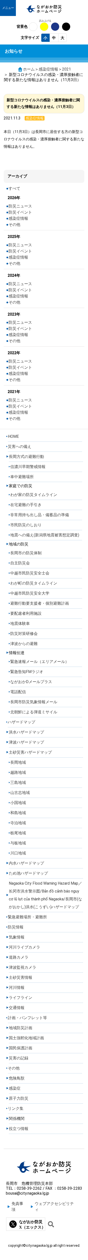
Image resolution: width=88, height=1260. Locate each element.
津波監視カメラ (22, 967)
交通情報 (16, 1007)
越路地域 (18, 772)
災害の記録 (18, 1058)
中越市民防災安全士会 (29, 573)
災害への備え (19, 446)
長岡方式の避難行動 (26, 456)
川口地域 (18, 853)
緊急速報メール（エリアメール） (39, 661)
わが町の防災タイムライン (33, 583)
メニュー (8, 8)
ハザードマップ (21, 722)
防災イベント (20, 212)
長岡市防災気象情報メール (33, 702)
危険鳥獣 (16, 1078)
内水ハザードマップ (26, 863)
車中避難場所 (22, 476)
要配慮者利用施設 (26, 613)
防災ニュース (20, 206)
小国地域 (18, 802)
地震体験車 (20, 623)
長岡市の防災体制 (26, 553)
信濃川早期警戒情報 (27, 466)
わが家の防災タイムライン (33, 494)
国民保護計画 (20, 1048)
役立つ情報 (18, 1128)
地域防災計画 (20, 1028)
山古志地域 (20, 792)
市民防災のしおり (26, 525)
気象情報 (16, 937)
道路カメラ (18, 957)
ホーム (29, 69)
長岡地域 (18, 762)
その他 (14, 224)
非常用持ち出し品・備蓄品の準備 (39, 515)
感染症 (15, 1088)
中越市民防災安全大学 (29, 593)
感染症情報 (48, 69)
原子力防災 (18, 1098)
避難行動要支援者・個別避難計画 (39, 603)
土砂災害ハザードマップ (30, 752)
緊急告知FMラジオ (26, 671)
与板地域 (18, 843)
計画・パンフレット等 (27, 1017)
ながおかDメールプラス (31, 681)
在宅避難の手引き (26, 504)
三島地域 (18, 782)
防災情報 (15, 927)
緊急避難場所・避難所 (27, 917)
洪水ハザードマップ (26, 732)
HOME (13, 436)
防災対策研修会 (24, 633)
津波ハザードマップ (26, 742)
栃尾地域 (18, 833)
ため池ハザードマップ (28, 873)
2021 (66, 69)
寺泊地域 (18, 822)
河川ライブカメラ (24, 947)
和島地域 (18, 812)
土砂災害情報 (20, 977)
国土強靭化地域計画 (26, 1038)
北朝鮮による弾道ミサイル (33, 712)
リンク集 (15, 1108)
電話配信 (18, 691)
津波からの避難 (24, 643)
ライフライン (20, 997)
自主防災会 (20, 563)
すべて (14, 188)
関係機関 (16, 1118)
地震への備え (44, 535)
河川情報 (16, 987)
